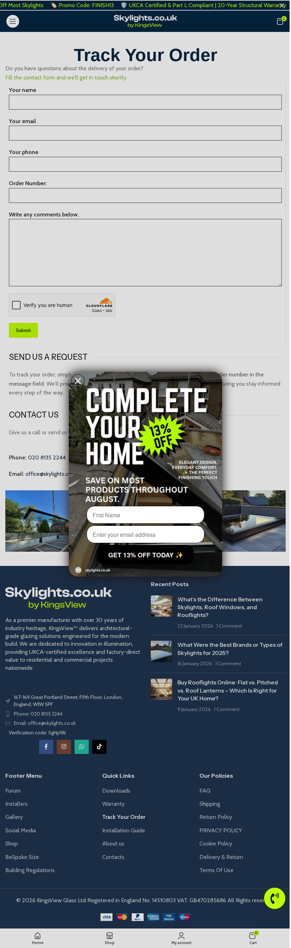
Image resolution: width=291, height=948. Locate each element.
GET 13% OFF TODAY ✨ (145, 555)
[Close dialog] (78, 381)
